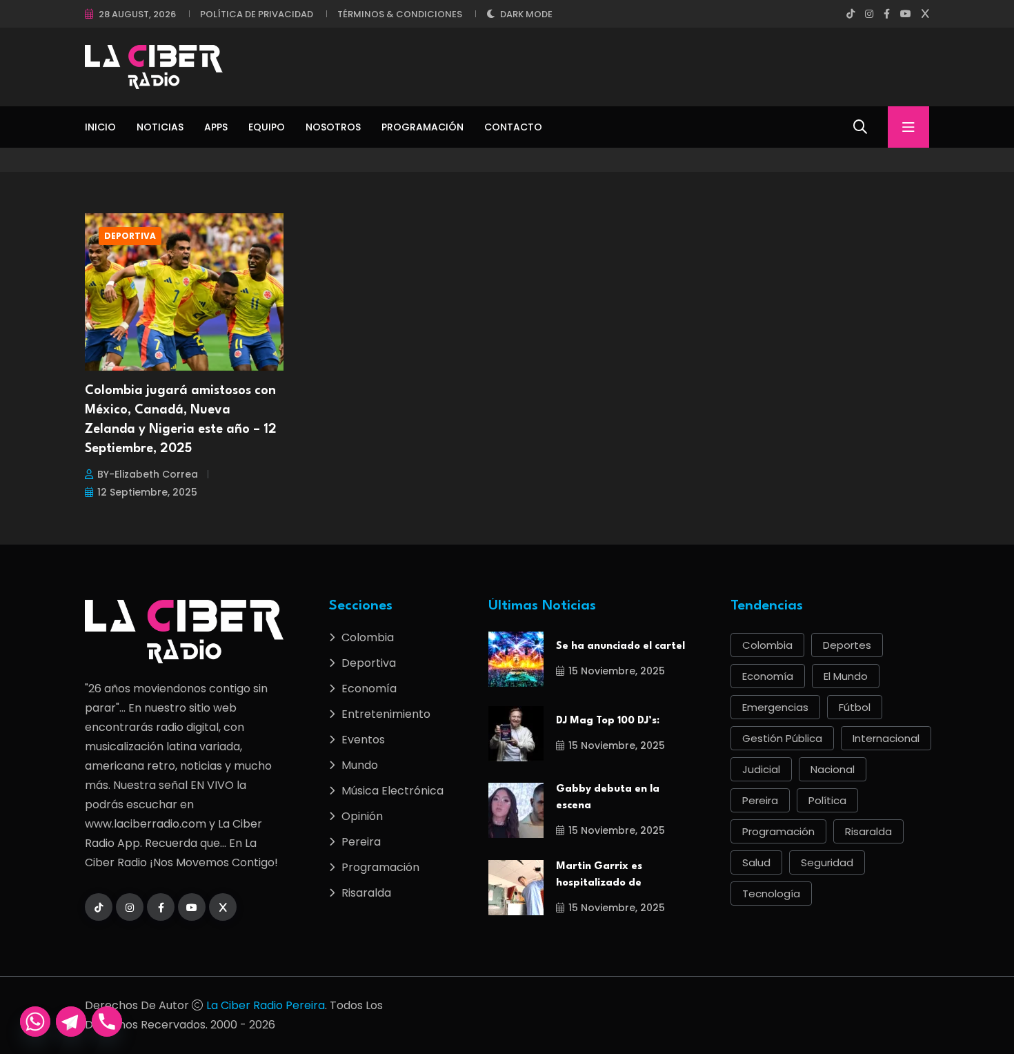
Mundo (359, 765)
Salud (756, 862)
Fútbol (855, 707)
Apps (216, 127)
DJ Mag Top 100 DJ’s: (607, 721)
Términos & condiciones (399, 14)
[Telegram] (71, 1021)
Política (827, 800)
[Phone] (107, 1021)
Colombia (367, 637)
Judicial (761, 769)
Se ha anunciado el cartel (620, 646)
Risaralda (366, 893)
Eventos (363, 739)
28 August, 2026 (137, 14)
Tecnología (771, 893)
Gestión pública (782, 738)
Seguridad (827, 862)
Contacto (513, 127)
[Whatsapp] (35, 1021)
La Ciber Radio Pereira (265, 1005)
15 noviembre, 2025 (616, 671)
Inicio (100, 127)
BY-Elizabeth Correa (147, 474)
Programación (422, 127)
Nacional (833, 769)
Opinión (362, 816)
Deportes (847, 645)
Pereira (361, 842)
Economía (369, 688)
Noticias (160, 127)
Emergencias (775, 707)
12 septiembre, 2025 (147, 492)
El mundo (846, 676)
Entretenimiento (385, 714)
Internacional (886, 738)
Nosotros (333, 127)
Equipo (266, 127)
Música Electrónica (392, 790)
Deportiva (130, 236)
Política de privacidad (256, 14)
